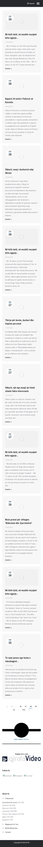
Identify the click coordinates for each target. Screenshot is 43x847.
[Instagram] (18, 776)
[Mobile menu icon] (38, 3)
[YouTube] (28, 776)
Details (7, 68)
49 (36, 706)
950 (23, 710)
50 (14, 710)
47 (26, 706)
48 (31, 706)
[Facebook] (7, 776)
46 (21, 706)
